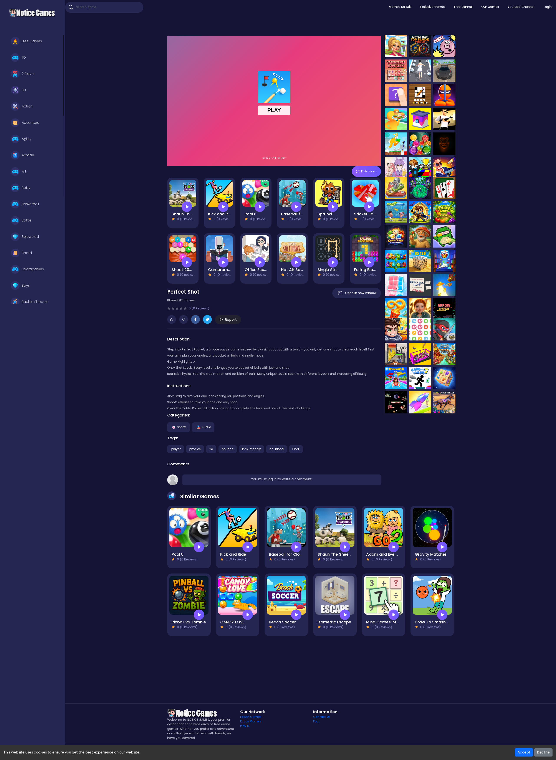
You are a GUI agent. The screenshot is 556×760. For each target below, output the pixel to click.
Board (27, 252)
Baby (26, 187)
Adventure (30, 122)
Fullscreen (368, 171)
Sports (182, 427)
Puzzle (206, 427)
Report (231, 319)
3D (24, 90)
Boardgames (33, 269)
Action (27, 106)
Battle (26, 220)
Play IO (245, 726)
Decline (543, 752)
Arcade (28, 155)
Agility (26, 138)
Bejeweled (30, 236)
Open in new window (360, 293)
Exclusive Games (432, 7)
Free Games (32, 41)
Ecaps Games (250, 721)
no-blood (277, 449)
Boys (26, 285)
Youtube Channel (521, 7)
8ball (296, 449)
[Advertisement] (311, 25)
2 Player (28, 73)
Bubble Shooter (35, 301)
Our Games (490, 7)
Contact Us (321, 717)
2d (211, 449)
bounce (227, 449)
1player (175, 449)
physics (195, 449)
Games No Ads (400, 7)
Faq (316, 721)
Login (548, 7)
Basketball (30, 204)
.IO (24, 57)
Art (24, 171)
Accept (524, 752)
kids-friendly (251, 449)
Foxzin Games (250, 717)
